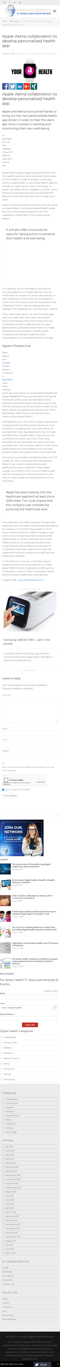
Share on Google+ (26, 86)
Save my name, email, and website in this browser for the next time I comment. (28, 768)
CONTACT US (8, 1284)
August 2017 (10, 1241)
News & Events (11, 1058)
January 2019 (11, 1171)
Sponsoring (7, 1315)
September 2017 (13, 1236)
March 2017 (10, 1253)
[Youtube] (19, 2)
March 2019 (10, 1163)
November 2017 (12, 1228)
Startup (7, 1074)
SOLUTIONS (8, 1276)
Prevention (9, 1069)
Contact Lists (10, 1042)
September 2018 (13, 1187)
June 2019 (9, 1150)
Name (4, 728)
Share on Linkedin (19, 86)
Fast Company (32, 522)
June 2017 (9, 1249)
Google (6, 362)
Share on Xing (34, 86)
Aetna (47, 176)
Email (4, 740)
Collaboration (21, 54)
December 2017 (12, 1224)
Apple (27, 172)
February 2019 (11, 1167)
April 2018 (9, 1208)
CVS (40, 460)
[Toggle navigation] (54, 10)
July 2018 (9, 1196)
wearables (14, 396)
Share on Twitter (12, 86)
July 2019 (9, 1146)
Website (5, 751)
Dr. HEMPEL (7, 1280)
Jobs (4, 1311)
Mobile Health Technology (46, 54)
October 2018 (11, 1183)
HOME (5, 1268)
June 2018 (9, 1200)
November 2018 (12, 1179)
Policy (6, 1063)
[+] (30, 611)
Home (4, 21)
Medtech (8, 1053)
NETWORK (7, 1272)
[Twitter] (4, 2)
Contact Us (7, 1307)
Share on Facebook (5, 86)
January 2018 (11, 1220)
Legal (4, 1299)
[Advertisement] (36, 152)
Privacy (5, 1303)
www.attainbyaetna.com (30, 580)
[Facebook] (9, 2)
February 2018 (11, 1216)
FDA (4, 406)
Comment (6, 695)
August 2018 (10, 1191)
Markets (7, 1047)
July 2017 (9, 1245)
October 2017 (11, 1232)
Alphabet (7, 379)
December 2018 (13, 1175)
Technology (14, 21)
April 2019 (9, 1159)
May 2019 (9, 1155)
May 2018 (9, 1204)
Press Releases (9, 1319)
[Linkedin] (14, 2)
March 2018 (10, 1212)
